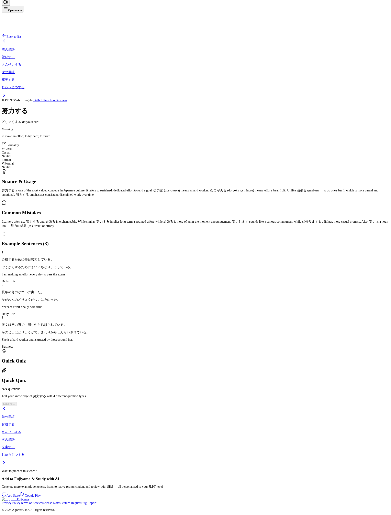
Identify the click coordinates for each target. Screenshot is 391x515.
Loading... (9, 403)
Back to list (14, 36)
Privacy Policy (11, 503)
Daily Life (40, 100)
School (51, 100)
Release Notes (51, 503)
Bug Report (88, 503)
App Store (13, 495)
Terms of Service (31, 503)
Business (61, 100)
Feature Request (70, 503)
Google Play (33, 495)
